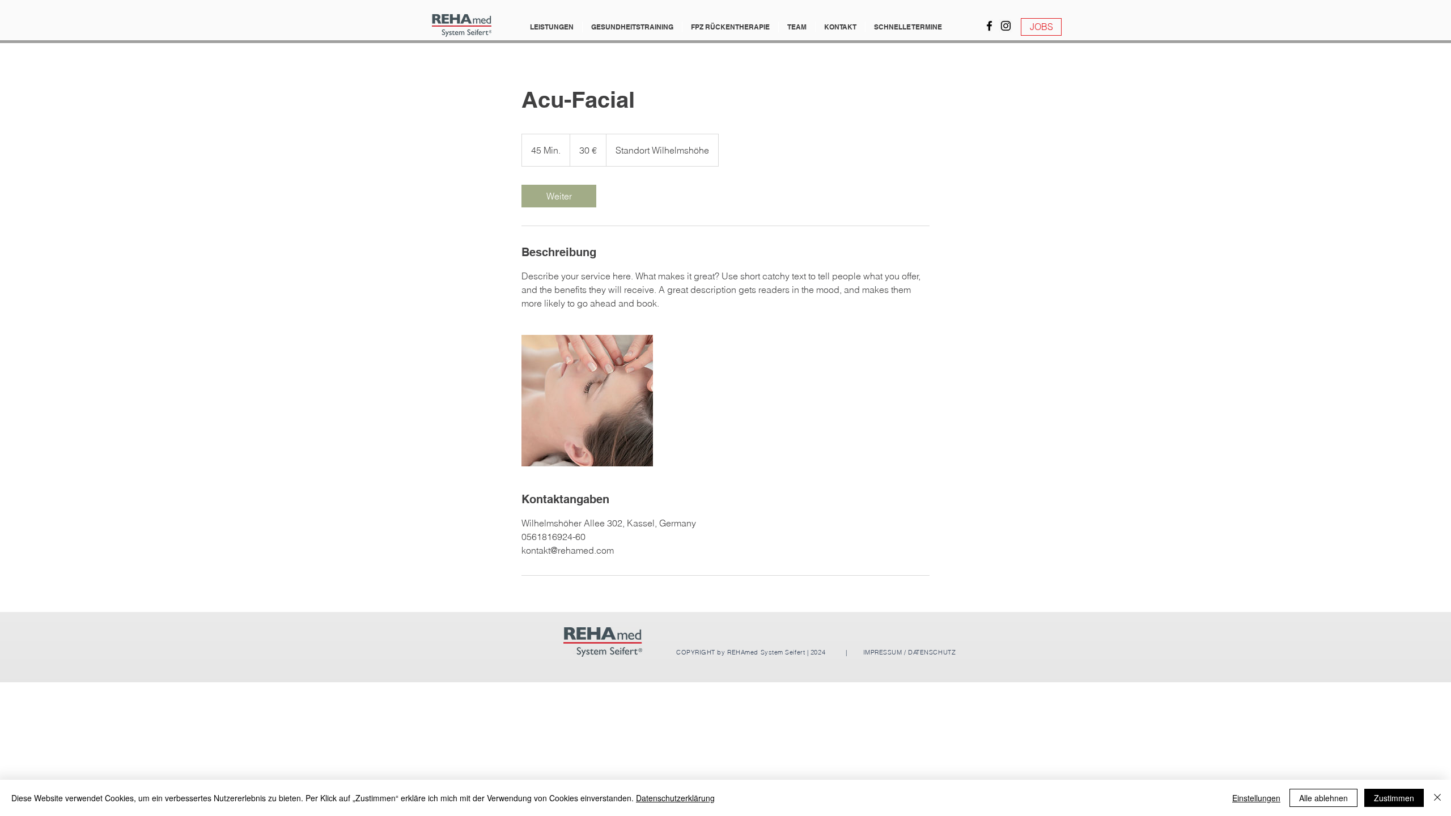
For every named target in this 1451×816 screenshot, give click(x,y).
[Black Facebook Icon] (989, 25)
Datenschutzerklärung (675, 798)
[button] (551, 27)
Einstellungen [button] (1256, 798)
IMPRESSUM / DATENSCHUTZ (908, 652)
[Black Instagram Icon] (1005, 25)
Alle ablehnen (1323, 798)
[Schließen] (1437, 798)
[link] (558, 196)
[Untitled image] (587, 400)
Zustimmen (1394, 798)
